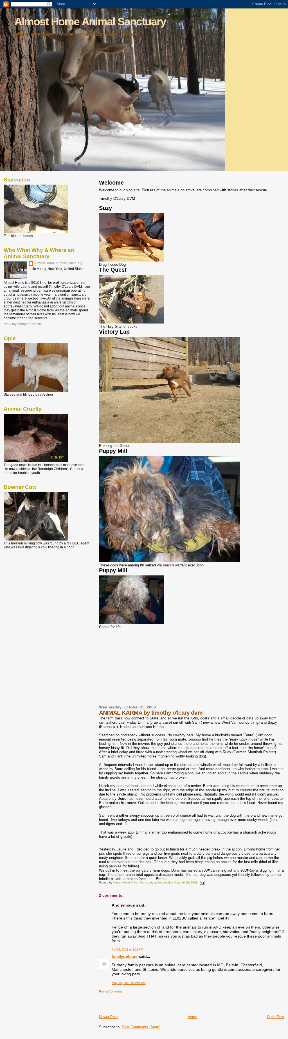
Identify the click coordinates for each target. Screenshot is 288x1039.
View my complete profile (23, 324)
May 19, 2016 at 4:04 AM (128, 983)
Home (192, 1017)
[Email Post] (202, 882)
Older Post (275, 1017)
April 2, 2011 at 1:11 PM (127, 949)
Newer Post (108, 1017)
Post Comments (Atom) (141, 1027)
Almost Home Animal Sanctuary (90, 21)
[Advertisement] (141, 666)
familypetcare (125, 956)
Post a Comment (110, 991)
